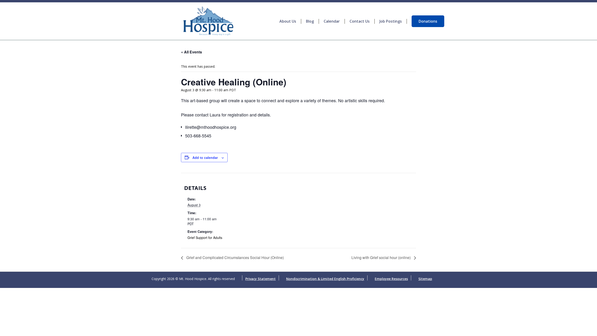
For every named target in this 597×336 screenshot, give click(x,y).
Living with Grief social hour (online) (381, 257)
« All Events (191, 52)
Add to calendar (205, 157)
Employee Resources (391, 278)
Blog (310, 21)
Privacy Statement (260, 278)
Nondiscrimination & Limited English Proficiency (325, 278)
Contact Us (360, 21)
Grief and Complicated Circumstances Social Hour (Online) (234, 257)
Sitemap (425, 278)
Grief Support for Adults (204, 237)
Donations (428, 21)
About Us (287, 21)
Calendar (332, 21)
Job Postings (390, 21)
